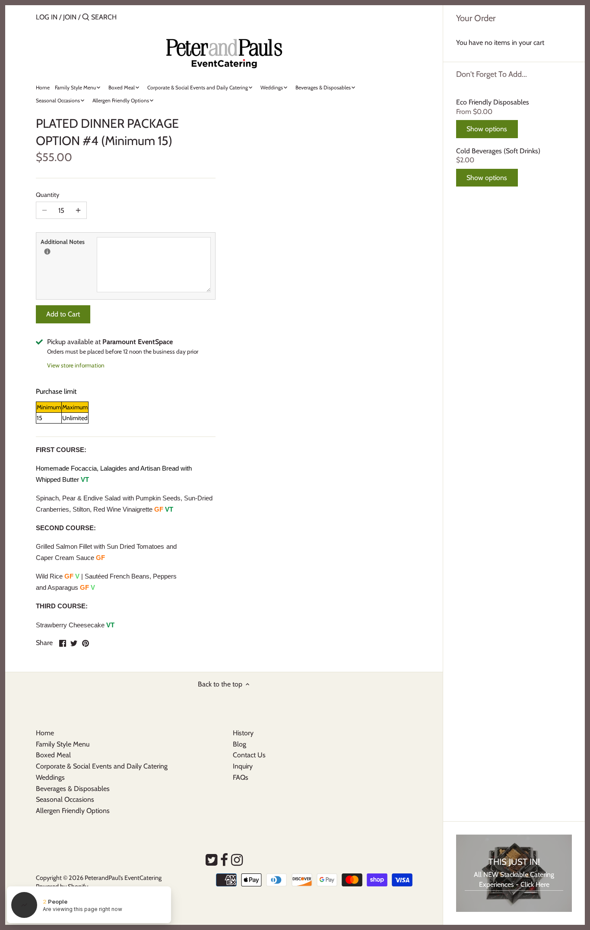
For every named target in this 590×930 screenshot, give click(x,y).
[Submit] (85, 17)
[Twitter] (211, 860)
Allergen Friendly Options (73, 811)
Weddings (50, 777)
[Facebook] (224, 860)
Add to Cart (63, 314)
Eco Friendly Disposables (492, 102)
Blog (239, 744)
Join (69, 17)
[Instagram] (237, 860)
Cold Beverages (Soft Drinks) (498, 151)
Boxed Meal (53, 755)
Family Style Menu (62, 744)
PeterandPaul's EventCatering (123, 878)
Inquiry (243, 766)
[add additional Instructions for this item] (47, 251)
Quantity (47, 195)
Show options (486, 129)
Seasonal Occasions (65, 799)
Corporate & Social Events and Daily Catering (102, 766)
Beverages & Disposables (73, 788)
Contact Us (249, 755)
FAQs (240, 777)
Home (45, 733)
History (243, 733)
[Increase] (78, 210)
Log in (46, 17)
